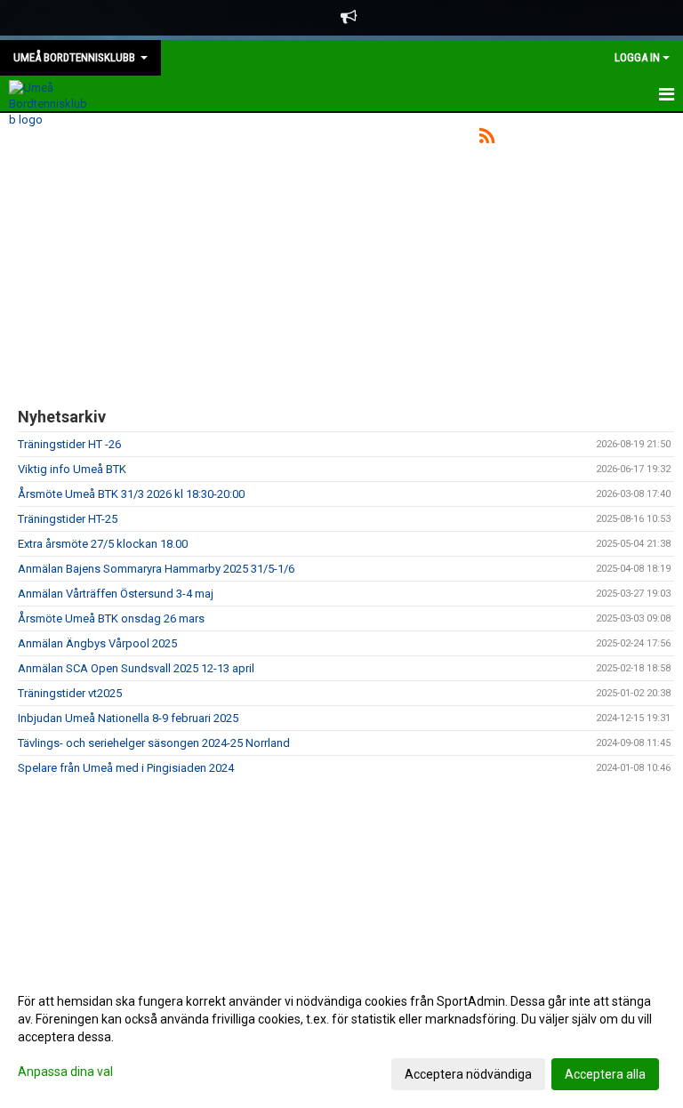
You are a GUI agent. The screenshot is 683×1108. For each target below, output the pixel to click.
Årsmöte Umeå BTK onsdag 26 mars (111, 618)
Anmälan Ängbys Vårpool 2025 (97, 643)
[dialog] (341, 1037)
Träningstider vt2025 (70, 693)
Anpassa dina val (65, 1071)
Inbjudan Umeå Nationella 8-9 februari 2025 (128, 718)
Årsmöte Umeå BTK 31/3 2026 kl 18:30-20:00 (131, 494)
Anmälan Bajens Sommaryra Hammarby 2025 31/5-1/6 (156, 568)
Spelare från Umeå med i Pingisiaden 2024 (126, 768)
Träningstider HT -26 (69, 444)
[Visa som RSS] (486, 139)
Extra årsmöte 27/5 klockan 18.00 (103, 543)
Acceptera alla (605, 1074)
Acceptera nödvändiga (468, 1074)
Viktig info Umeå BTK (72, 469)
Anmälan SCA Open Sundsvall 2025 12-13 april (136, 668)
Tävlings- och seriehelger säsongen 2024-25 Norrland (154, 743)
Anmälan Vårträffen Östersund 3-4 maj (115, 593)
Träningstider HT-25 (67, 519)
